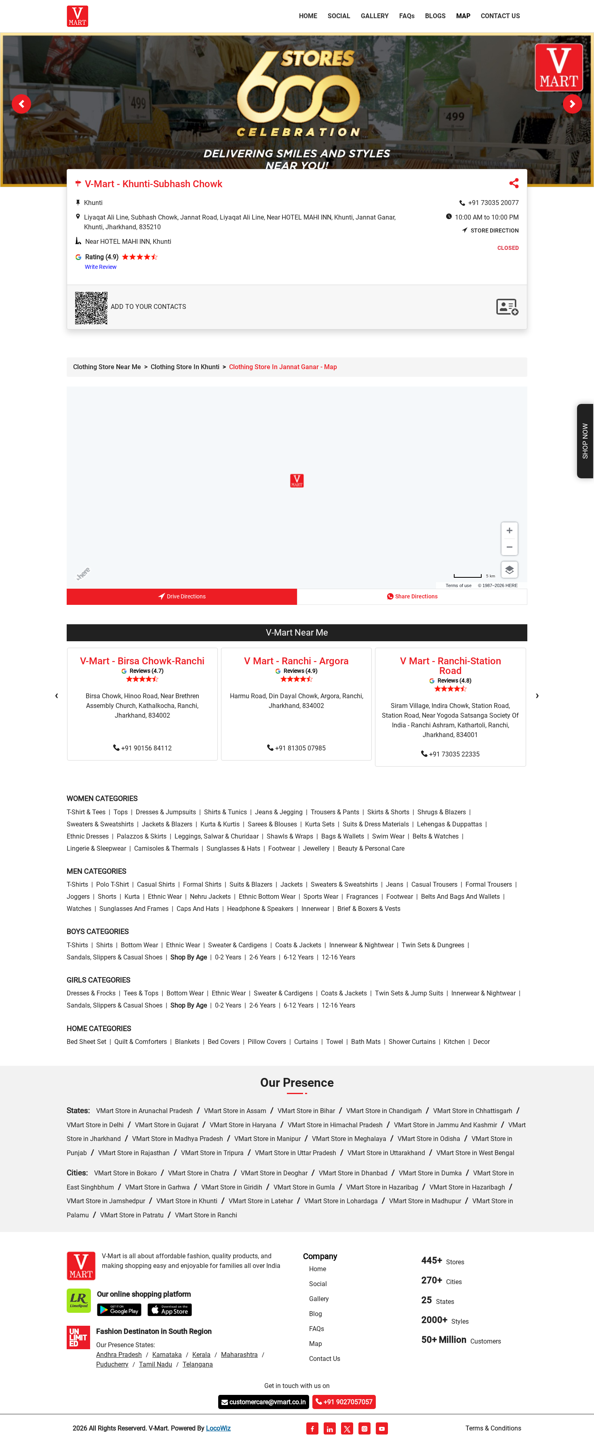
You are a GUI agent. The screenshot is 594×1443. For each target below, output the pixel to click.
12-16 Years (338, 957)
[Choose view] (509, 570)
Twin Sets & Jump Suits (409, 993)
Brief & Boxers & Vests (368, 909)
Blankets (187, 1042)
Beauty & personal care (371, 848)
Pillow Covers (267, 1042)
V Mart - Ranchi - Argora (296, 661)
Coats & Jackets (298, 945)
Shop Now (585, 441)
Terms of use (459, 585)
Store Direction (495, 231)
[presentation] (56, 696)
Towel (334, 1042)
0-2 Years (228, 957)
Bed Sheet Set (86, 1042)
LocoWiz (218, 1428)
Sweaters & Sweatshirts (100, 824)
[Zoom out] (509, 547)
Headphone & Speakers (260, 909)
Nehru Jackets (210, 897)
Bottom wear (139, 945)
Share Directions (416, 597)
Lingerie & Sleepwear (96, 848)
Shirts (104, 945)
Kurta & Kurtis (220, 824)
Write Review (101, 267)
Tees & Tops (141, 993)
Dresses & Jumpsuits (166, 812)
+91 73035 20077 (493, 203)
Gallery (375, 16)
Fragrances (362, 897)
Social (339, 16)
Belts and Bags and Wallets (460, 897)
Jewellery (316, 848)
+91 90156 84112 (146, 748)
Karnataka (167, 1355)
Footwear (281, 848)
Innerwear (315, 909)
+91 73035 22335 (454, 754)
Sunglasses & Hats (233, 848)
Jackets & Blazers (167, 824)
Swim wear (388, 836)
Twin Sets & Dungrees (433, 945)
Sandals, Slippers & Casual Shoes (114, 957)
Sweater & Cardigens (237, 945)
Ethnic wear (165, 897)
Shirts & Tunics (225, 812)
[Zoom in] (509, 531)
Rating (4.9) (102, 257)
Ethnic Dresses (88, 836)
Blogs (435, 16)
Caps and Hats (198, 909)
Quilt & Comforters (140, 1042)
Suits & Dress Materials (376, 824)
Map (463, 16)
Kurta (132, 897)
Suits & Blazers (251, 885)
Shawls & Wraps (290, 836)
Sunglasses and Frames (134, 909)
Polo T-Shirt (112, 885)
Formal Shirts (202, 885)
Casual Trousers (434, 885)
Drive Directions (186, 597)
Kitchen (454, 1042)
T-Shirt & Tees (86, 812)
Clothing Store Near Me (107, 367)
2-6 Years (262, 957)
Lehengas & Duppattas (449, 824)
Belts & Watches (436, 836)
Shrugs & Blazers (441, 812)
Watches (79, 909)
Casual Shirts (156, 885)
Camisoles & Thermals (166, 848)
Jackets (291, 885)
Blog (315, 1314)
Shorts (107, 897)
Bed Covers (224, 1042)
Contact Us (500, 16)
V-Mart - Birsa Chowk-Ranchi (142, 661)
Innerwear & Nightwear (361, 945)
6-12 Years (299, 957)
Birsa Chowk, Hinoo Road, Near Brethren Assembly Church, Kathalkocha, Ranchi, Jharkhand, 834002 (142, 706)
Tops (121, 812)
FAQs (316, 1329)
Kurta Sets (320, 824)
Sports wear (320, 897)
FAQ (407, 16)
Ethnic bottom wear (267, 897)
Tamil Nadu (155, 1365)
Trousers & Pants (335, 812)
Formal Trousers (489, 885)
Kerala (201, 1355)
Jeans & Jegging (279, 812)
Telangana (198, 1365)
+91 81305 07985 (300, 748)
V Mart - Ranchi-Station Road (450, 666)
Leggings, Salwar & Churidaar (217, 836)
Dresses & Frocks (91, 993)
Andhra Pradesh (119, 1355)
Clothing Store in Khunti (185, 367)
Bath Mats (366, 1042)
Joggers (78, 897)
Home (309, 16)
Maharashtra (239, 1355)
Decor (481, 1042)
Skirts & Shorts (388, 812)
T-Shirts (77, 885)
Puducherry (112, 1365)
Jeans (394, 885)
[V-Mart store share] (514, 185)
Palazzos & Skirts (141, 836)
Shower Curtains (412, 1042)
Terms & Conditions (493, 1428)
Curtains (306, 1042)
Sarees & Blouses (272, 824)
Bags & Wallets (342, 836)
